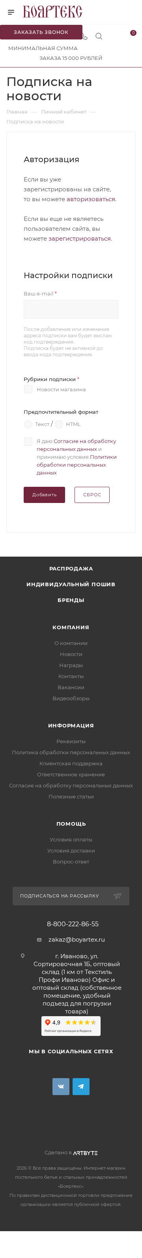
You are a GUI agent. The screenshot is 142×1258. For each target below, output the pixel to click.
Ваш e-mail (40, 293)
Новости (71, 654)
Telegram (81, 1086)
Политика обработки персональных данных (71, 752)
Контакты (71, 676)
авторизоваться (91, 199)
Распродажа (71, 568)
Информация (71, 725)
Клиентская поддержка (71, 763)
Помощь (71, 824)
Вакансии (71, 687)
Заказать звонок (41, 32)
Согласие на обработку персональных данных (71, 785)
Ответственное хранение (71, 774)
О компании (71, 643)
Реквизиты (71, 741)
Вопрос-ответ (71, 861)
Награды (71, 665)
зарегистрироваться (80, 238)
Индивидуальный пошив (71, 584)
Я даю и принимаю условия (77, 457)
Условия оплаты (71, 839)
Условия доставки (71, 850)
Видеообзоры (71, 698)
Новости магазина (61, 389)
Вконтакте (60, 1086)
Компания (70, 627)
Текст (42, 423)
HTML (73, 423)
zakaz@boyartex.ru (77, 939)
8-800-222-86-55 (73, 924)
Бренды (71, 600)
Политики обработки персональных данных (77, 465)
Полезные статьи (71, 796)
